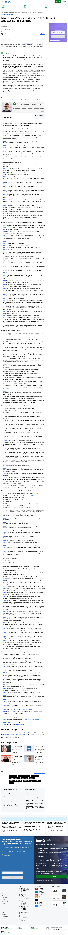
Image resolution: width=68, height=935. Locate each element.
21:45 (4, 572)
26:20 (4, 661)
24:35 (4, 636)
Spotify (24, 99)
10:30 (4, 333)
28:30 (4, 695)
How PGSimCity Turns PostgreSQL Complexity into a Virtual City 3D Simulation (11, 827)
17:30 (4, 481)
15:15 (4, 432)
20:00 (4, 532)
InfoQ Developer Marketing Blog (5, 914)
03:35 (4, 168)
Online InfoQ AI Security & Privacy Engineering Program (25, 890)
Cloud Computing (36, 780)
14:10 (4, 411)
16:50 (4, 464)
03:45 (4, 172)
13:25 (4, 400)
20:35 (4, 545)
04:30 (4, 190)
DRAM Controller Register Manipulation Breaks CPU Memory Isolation (10, 823)
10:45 (4, 339)
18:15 (4, 495)
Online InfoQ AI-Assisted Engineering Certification (24, 908)
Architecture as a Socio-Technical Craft (33, 826)
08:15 (4, 284)
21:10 (4, 561)
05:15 (4, 211)
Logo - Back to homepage (8, 1)
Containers (24, 778)
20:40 (4, 547)
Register (58, 1)
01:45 (4, 131)
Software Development (15, 780)
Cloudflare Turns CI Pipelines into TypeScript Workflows (12, 799)
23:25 (4, 611)
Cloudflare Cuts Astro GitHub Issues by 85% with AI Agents (34, 804)
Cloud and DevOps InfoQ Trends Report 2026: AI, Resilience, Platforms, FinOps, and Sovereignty (39, 749)
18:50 (4, 510)
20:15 (4, 540)
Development (6, 819)
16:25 (4, 456)
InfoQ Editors (4, 903)
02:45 (4, 151)
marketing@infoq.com (5, 932)
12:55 (4, 385)
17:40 (4, 485)
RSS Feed (29, 733)
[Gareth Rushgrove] (2, 29)
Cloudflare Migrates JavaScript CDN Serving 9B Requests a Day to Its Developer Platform (13, 793)
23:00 (4, 600)
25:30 (4, 646)
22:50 (4, 596)
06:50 (4, 245)
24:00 (4, 622)
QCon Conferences (4, 896)
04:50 (4, 199)
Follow (42, 29)
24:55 (4, 640)
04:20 (4, 186)
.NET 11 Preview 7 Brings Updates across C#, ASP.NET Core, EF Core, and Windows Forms (34, 801)
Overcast (29, 99)
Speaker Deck (35, 719)
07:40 (4, 266)
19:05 (4, 514)
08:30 (4, 288)
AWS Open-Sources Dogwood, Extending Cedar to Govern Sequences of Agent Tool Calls (13, 802)
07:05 (4, 252)
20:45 (4, 551)
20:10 (4, 536)
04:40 (4, 194)
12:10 (4, 364)
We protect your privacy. (55, 40)
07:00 (4, 249)
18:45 (4, 507)
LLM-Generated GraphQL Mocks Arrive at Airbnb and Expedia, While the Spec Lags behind (11, 832)
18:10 (4, 493)
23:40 (4, 617)
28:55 (4, 705)
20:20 (4, 542)
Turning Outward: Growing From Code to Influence (55, 827)
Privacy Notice (48, 929)
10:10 (4, 325)
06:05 (4, 227)
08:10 (4, 280)
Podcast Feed (36, 99)
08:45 (4, 298)
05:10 (4, 207)
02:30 (4, 145)
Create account (3, 889)
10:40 (4, 337)
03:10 (4, 157)
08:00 (4, 275)
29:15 (4, 711)
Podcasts (11, 12)
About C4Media (5, 908)
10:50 (4, 341)
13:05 (4, 391)
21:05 (4, 557)
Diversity (3, 918)
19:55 (4, 530)
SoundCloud (6, 734)
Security (32, 778)
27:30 (4, 679)
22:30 (4, 592)
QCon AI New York (25, 915)
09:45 (4, 311)
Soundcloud (19, 99)
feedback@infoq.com (5, 928)
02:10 (4, 141)
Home (3, 886)
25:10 (4, 642)
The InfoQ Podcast (14, 778)
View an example (58, 30)
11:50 (4, 358)
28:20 (4, 692)
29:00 (4, 709)
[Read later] (9, 39)
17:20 (4, 477)
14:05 (4, 408)
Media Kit (4, 910)
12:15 (4, 369)
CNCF (24, 495)
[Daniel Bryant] (2, 34)
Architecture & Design (7, 14)
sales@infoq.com (19, 928)
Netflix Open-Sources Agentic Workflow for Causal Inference (34, 795)
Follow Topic (39, 771)
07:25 (4, 262)
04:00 (4, 176)
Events (3, 899)
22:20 (4, 586)
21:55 (4, 576)
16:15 (4, 452)
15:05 (4, 428)
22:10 (4, 580)
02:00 (4, 135)
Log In (3, 893)
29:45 (4, 722)
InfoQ (12, 771)
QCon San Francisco (25, 912)
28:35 (4, 699)
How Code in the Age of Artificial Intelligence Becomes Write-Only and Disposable (56, 823)
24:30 (4, 632)
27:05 (4, 672)
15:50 (4, 442)
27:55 (4, 684)
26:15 (4, 657)
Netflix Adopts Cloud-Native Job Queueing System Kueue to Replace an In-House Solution (12, 796)
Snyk (9, 722)
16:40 (4, 460)
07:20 (4, 258)
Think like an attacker (26, 709)
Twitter (25, 719)
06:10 (4, 231)
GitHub (29, 719)
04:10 (4, 182)
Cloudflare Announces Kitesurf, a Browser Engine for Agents (34, 793)
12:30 (4, 377)
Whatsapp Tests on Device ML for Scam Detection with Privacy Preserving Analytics (33, 830)
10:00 (4, 319)
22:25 (4, 588)
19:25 (4, 518)
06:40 (4, 241)
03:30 (4, 164)
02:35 (4, 147)
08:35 (4, 294)
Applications (26, 780)
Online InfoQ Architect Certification (23, 895)
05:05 (4, 205)
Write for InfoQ (5, 901)
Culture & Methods (52, 819)
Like (5, 39)
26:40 (4, 666)
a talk (13, 711)
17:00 (4, 468)
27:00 (4, 670)
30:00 (4, 724)
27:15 (4, 675)
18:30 (4, 499)
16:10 (4, 448)
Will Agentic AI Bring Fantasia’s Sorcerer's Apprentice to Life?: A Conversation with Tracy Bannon (17, 749)
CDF (32, 495)
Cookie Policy (63, 929)
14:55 (4, 424)
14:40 (4, 416)
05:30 (4, 215)
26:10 (4, 654)
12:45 (4, 381)
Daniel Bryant (6, 33)
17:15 (4, 473)
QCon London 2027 (25, 919)
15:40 (4, 440)
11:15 (4, 347)
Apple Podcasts (5, 99)
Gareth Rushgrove (7, 29)
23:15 (4, 606)
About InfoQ (4, 905)
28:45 (4, 701)
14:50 (4, 420)
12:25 (4, 373)
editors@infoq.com (34, 928)
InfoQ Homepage (4, 12)
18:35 (4, 503)
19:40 (4, 526)
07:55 (4, 272)
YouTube (13, 99)
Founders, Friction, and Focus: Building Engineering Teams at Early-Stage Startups (56, 831)
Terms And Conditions (56, 929)
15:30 (4, 436)
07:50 (4, 270)
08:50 (4, 300)
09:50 (4, 315)
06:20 (4, 235)
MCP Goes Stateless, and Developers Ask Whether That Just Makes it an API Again (11, 805)
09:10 (4, 306)
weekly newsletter (19, 724)
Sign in (64, 1)
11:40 (4, 353)
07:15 (4, 256)
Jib (7, 440)
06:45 (4, 243)
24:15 (4, 628)
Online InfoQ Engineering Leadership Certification (23, 902)
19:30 (4, 522)
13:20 (4, 396)
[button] (58, 36)
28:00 (4, 688)
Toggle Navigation (2, 1)
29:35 (4, 719)
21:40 (4, 568)
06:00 (4, 225)
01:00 (4, 123)
